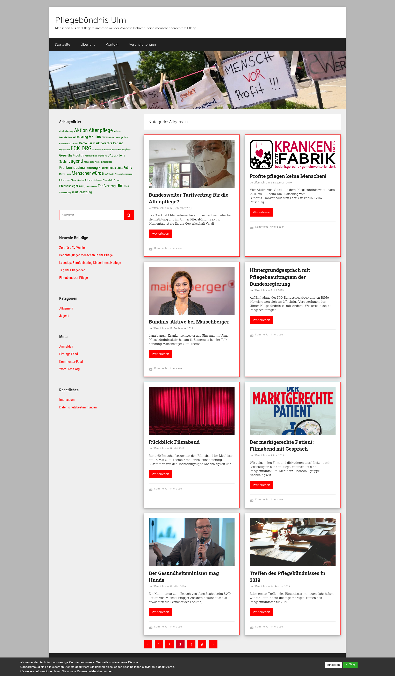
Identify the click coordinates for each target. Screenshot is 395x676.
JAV (116, 155)
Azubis (95, 136)
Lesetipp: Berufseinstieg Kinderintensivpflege (90, 263)
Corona (75, 143)
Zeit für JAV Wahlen (72, 248)
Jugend (75, 161)
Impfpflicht (102, 155)
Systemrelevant (90, 186)
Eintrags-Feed (68, 354)
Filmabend (96, 149)
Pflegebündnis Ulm (90, 20)
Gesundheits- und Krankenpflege (116, 149)
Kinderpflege (106, 162)
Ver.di (126, 186)
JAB (110, 155)
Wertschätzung (82, 192)
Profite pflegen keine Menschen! (288, 176)
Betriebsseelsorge (115, 137)
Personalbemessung (123, 174)
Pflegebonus (64, 180)
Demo (83, 143)
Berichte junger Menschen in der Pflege (86, 255)
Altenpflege (101, 130)
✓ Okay (350, 664)
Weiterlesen (160, 233)
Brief (126, 137)
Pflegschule (108, 180)
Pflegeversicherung (93, 180)
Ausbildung (80, 137)
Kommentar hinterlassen (168, 248)
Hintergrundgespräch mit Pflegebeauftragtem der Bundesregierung (280, 277)
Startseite (62, 44)
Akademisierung (66, 131)
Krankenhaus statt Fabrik (115, 168)
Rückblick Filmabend (174, 442)
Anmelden (66, 346)
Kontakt (112, 44)
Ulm (119, 185)
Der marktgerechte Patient (105, 143)
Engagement (64, 149)
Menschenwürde (88, 173)
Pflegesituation (77, 180)
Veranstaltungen (142, 44)
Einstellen (333, 664)
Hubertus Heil (91, 155)
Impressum (67, 400)
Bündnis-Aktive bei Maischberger (189, 321)
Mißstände (109, 174)
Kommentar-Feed (71, 361)
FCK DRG (81, 148)
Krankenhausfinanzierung (78, 167)
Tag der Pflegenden (72, 270)
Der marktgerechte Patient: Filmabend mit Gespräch (282, 445)
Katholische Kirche (92, 162)
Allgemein (66, 308)
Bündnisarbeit (65, 143)
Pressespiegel (68, 186)
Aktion (81, 130)
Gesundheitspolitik (71, 155)
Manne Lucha (65, 174)
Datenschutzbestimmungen (78, 407)
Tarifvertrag (107, 185)
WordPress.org (69, 369)
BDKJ (104, 137)
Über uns (88, 44)
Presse (117, 180)
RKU (80, 186)
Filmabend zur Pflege (73, 278)
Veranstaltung (65, 192)
